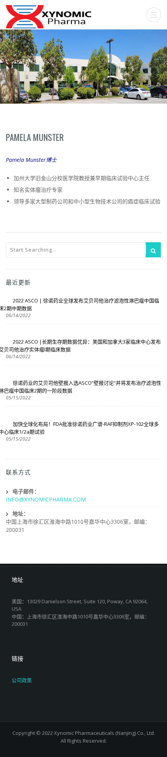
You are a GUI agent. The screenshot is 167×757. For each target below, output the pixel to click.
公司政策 (22, 680)
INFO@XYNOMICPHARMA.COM (46, 499)
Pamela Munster (35, 137)
